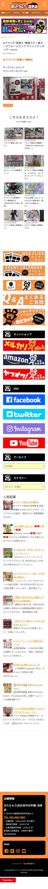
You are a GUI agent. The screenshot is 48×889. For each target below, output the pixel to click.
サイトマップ (16, 863)
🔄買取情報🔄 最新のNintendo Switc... (28, 687)
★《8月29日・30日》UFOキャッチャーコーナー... (29, 552)
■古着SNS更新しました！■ (26, 665)
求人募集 (25, 13)
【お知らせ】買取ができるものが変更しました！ (29, 623)
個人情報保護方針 (29, 863)
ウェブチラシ (36, 13)
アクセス (16, 13)
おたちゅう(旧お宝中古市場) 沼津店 (26, 870)
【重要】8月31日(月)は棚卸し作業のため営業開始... (28, 599)
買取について (5, 13)
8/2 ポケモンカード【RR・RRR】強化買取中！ (29, 575)
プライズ (9, 105)
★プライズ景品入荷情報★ (26, 502)
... (22, 877)
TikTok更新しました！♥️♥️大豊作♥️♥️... (28, 528)
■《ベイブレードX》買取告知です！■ (28, 643)
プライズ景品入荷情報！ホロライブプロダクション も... (29, 710)
